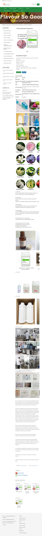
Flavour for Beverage (7, 35)
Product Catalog (13, 8)
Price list (27, 8)
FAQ (20, 516)
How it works (22, 523)
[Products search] (38, 4)
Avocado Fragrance (19, 506)
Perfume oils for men (7, 63)
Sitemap (4, 524)
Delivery (20, 528)
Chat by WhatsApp (22, 475)
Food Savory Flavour (7, 42)
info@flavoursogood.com (7, 0)
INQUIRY (19, 72)
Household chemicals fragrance (17, 24)
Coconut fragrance (34, 465)
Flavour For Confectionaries (8, 40)
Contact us (21, 8)
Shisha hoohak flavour (7, 30)
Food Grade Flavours (6, 33)
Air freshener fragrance (8, 51)
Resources (21, 530)
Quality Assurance (22, 518)
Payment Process (22, 527)
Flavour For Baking (7, 37)
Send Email (20, 473)
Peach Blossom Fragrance (36, 492)
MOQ (20, 521)
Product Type (15, 10)
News (22, 10)
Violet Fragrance (23, 465)
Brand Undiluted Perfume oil (8, 58)
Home (5, 8)
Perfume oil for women (8, 60)
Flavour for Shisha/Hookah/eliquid (8, 45)
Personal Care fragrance (27, 24)
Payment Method (22, 519)
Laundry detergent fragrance (9, 53)
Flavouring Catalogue (23, 532)
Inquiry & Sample (22, 525)
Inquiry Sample (7, 10)
